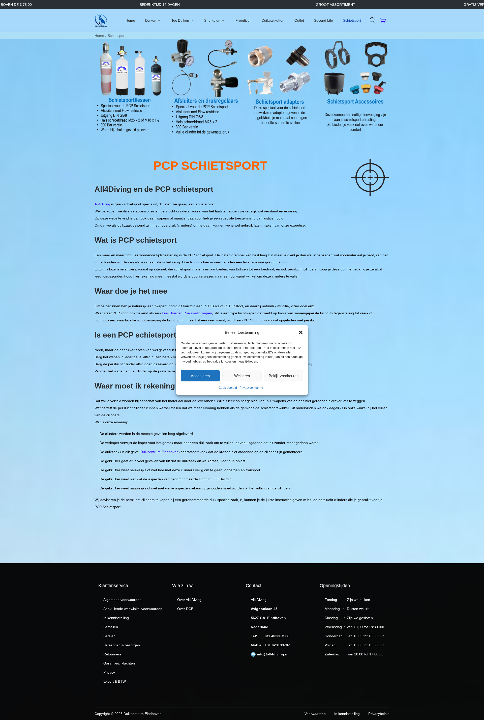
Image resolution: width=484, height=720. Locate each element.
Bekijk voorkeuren (283, 375)
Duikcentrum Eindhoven (159, 452)
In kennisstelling (116, 618)
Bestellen (110, 627)
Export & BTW (114, 681)
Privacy (109, 672)
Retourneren (113, 654)
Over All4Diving (189, 600)
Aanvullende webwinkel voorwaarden (132, 609)
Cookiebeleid (228, 388)
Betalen (109, 636)
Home (99, 36)
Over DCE (185, 609)
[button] (300, 332)
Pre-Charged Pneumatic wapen (187, 313)
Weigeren (242, 375)
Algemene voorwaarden (122, 600)
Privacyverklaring (251, 388)
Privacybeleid (378, 714)
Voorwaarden (315, 714)
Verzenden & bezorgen (121, 645)
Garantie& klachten (119, 663)
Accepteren (200, 375)
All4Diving (102, 204)
